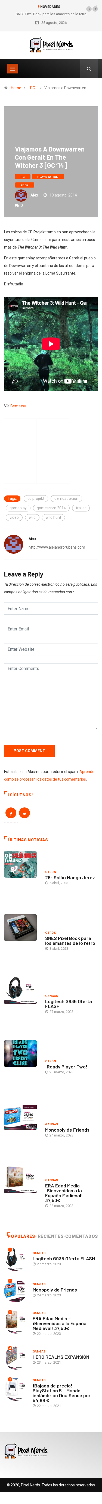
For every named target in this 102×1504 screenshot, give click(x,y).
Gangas (51, 996)
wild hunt (53, 517)
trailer (81, 508)
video (14, 517)
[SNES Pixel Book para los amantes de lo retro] (22, 941)
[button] (89, 9)
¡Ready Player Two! (66, 1067)
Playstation (47, 177)
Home (16, 88)
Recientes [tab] (51, 1236)
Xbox (24, 185)
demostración (66, 498)
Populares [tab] (21, 1236)
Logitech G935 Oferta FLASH (68, 1003)
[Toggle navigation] (12, 69)
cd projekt (35, 498)
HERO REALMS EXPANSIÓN (61, 1357)
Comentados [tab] (81, 1236)
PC (32, 88)
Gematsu (18, 406)
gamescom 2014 (51, 508)
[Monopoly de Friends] (22, 1130)
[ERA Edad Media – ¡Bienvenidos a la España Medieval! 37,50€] (22, 1194)
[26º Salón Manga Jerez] (22, 878)
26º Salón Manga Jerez (70, 877)
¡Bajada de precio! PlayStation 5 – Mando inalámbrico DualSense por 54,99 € (62, 1393)
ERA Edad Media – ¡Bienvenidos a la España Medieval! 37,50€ (64, 1193)
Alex (34, 195)
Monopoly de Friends (67, 1130)
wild (32, 517)
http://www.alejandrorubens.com (57, 547)
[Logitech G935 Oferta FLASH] (22, 1004)
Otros (50, 872)
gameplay (18, 508)
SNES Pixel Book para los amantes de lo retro (51, 14)
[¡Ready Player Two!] (22, 1067)
